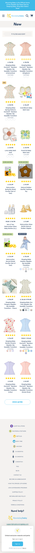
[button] (3, 16)
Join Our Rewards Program (17, 487)
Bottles (19, 436)
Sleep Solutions (19, 426)
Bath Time (19, 441)
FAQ (17, 466)
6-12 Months (19, 456)
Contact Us (17, 475)
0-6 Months (19, 451)
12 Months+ (19, 461)
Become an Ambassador (17, 479)
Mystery (19, 446)
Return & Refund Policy (17, 496)
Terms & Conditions (17, 505)
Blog (17, 470)
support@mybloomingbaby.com (17, 524)
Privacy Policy (17, 500)
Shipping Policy (17, 492)
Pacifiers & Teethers (19, 431)
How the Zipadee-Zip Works (17, 483)
